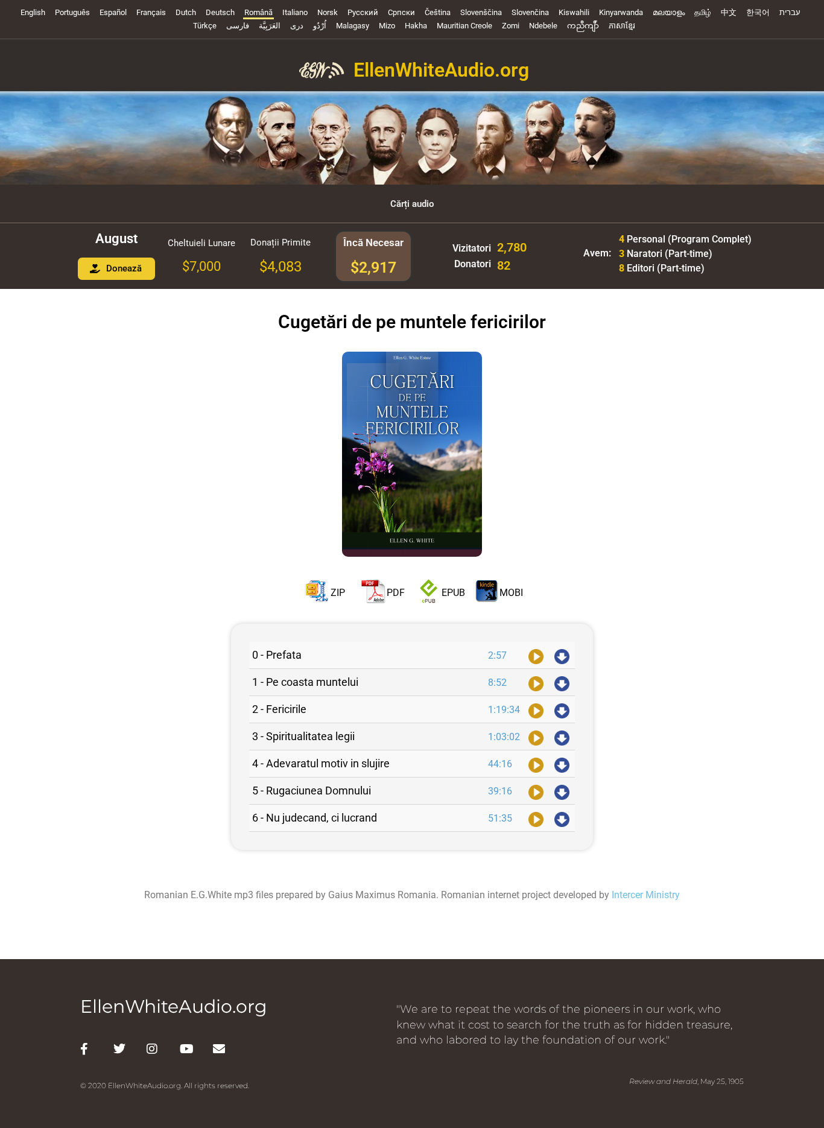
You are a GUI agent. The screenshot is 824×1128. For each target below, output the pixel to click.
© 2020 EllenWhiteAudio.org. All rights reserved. (164, 1085)
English (33, 12)
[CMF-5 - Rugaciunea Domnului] (536, 791)
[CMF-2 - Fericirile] (536, 709)
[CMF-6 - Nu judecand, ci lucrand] (536, 818)
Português (72, 12)
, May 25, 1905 (686, 1081)
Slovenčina (530, 12)
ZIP (338, 592)
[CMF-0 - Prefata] (536, 655)
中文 (729, 12)
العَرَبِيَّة (269, 25)
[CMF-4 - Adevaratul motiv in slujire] (536, 763)
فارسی (237, 25)
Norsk (327, 12)
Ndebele (543, 25)
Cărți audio (412, 203)
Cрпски (401, 12)
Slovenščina (481, 12)
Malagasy (352, 25)
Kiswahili (574, 12)
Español (113, 12)
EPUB (453, 592)
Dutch (186, 12)
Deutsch (220, 12)
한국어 (758, 12)
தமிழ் (702, 12)
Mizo (387, 25)
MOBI (511, 592)
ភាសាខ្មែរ (622, 25)
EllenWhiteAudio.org (441, 70)
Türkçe (205, 25)
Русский (362, 12)
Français (151, 12)
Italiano (295, 12)
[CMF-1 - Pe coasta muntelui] (536, 682)
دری (296, 25)
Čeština (438, 12)
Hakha (416, 25)
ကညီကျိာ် (583, 25)
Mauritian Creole (464, 25)
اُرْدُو (319, 25)
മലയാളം (669, 12)
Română (258, 12)
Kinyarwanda (621, 12)
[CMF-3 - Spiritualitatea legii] (536, 736)
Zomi (510, 25)
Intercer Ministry (646, 895)
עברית (789, 12)
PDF (396, 592)
